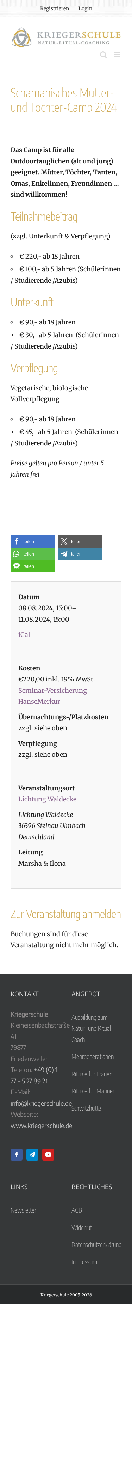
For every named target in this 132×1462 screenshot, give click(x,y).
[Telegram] (32, 1155)
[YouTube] (48, 1155)
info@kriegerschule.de (41, 1103)
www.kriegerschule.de (41, 1125)
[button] (33, 541)
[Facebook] (17, 1155)
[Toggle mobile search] (103, 54)
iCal (24, 635)
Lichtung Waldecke (47, 799)
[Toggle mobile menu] (117, 54)
